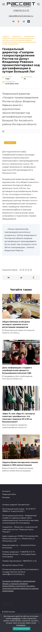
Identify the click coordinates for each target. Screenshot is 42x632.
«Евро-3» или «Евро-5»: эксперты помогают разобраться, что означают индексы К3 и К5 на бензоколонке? (18, 418)
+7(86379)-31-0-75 (21, 10)
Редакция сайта (9, 494)
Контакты (6, 491)
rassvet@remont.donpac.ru (21, 16)
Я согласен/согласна (21, 629)
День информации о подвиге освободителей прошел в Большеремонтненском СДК (17, 370)
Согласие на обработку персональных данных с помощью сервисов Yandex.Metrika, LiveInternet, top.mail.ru (18, 583)
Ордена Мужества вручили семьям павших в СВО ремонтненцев (20, 463)
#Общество (10, 142)
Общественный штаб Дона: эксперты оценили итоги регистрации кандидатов (16, 324)
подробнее (16, 618)
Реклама (6, 497)
